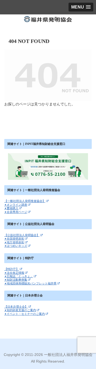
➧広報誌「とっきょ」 (18, 276)
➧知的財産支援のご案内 (20, 310)
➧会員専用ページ (15, 211)
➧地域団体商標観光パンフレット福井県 (30, 283)
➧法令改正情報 (14, 272)
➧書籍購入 (11, 208)
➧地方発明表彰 (14, 242)
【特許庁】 (11, 269)
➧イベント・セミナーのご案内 (24, 313)
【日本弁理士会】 (16, 306)
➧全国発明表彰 (14, 238)
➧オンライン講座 (15, 204)
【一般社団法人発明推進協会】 (24, 201)
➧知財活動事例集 (15, 279)
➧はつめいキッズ (15, 245)
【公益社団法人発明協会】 (21, 235)
